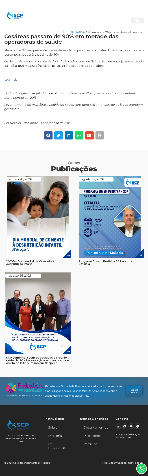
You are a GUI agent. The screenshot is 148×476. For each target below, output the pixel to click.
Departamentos (96, 427)
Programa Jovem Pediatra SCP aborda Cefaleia (105, 262)
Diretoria (55, 436)
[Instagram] (118, 426)
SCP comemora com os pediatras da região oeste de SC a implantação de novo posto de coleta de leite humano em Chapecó (37, 360)
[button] (137, 20)
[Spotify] (137, 426)
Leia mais (10, 79)
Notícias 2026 (77, 32)
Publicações (93, 436)
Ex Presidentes (57, 445)
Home (66, 32)
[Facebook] (124, 426)
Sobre (52, 427)
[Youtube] (131, 426)
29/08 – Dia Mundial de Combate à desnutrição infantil (30, 262)
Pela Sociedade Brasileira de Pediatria (24, 395)
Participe (90, 444)
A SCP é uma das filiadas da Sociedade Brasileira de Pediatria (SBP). (20, 438)
